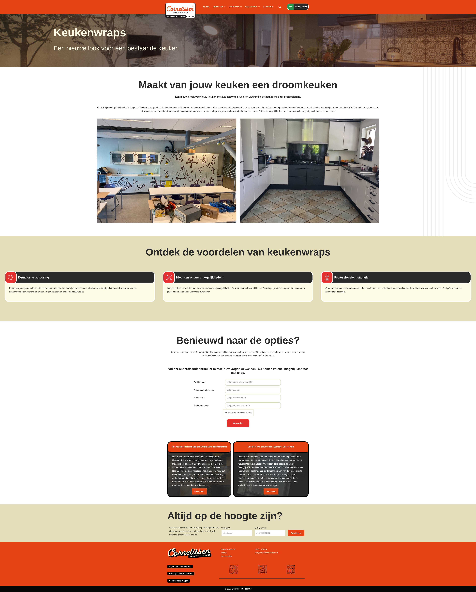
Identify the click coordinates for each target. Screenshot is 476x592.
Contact (268, 7)
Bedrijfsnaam (200, 382)
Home (206, 7)
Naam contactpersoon (204, 390)
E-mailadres (199, 398)
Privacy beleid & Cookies (181, 573)
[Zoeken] (279, 6)
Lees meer (199, 491)
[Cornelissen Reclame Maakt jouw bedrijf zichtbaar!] (181, 6)
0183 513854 (301, 7)
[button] (224, 6)
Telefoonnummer (201, 405)
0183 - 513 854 (261, 549)
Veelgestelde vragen (178, 581)
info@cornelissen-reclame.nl (266, 553)
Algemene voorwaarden (180, 566)
